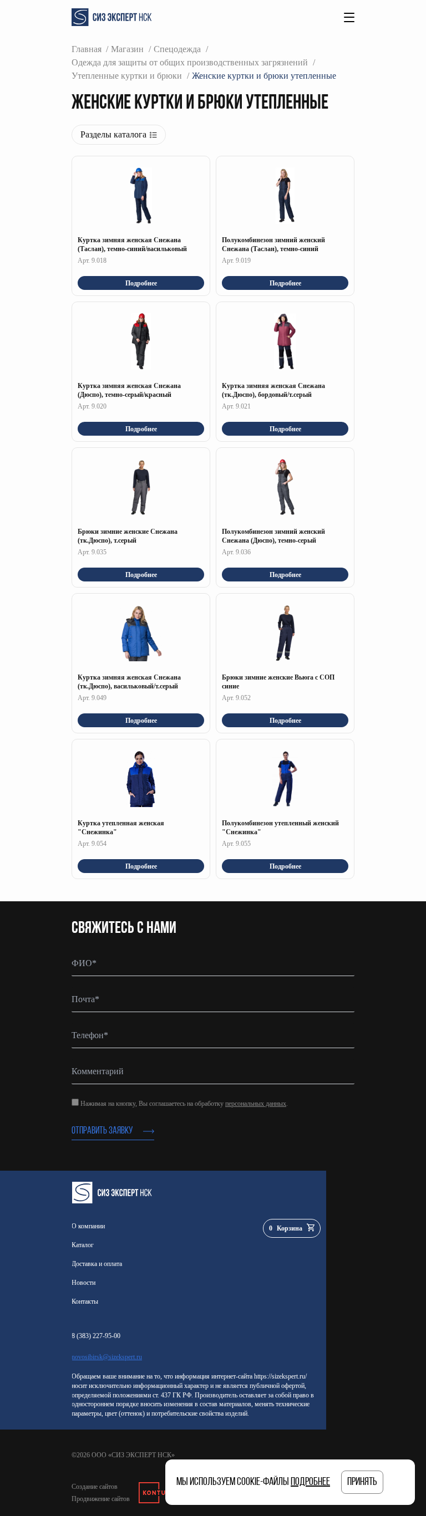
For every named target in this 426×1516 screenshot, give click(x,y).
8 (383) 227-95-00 (96, 1336)
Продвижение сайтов (101, 1499)
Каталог (83, 1245)
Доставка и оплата (97, 1264)
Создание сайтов (95, 1487)
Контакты (85, 1301)
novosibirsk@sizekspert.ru (107, 1357)
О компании (88, 1226)
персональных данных (255, 1103)
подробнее (310, 1482)
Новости (83, 1283)
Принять (362, 1482)
